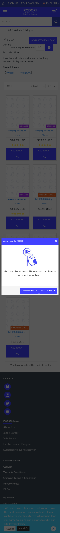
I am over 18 (48, 290)
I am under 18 (29, 290)
